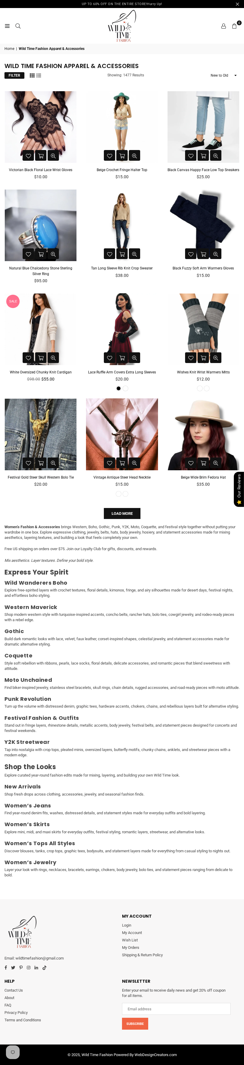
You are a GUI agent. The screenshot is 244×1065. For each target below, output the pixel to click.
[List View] (38, 75)
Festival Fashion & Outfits (41, 718)
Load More (122, 513)
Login (126, 925)
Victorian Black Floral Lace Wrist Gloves (40, 170)
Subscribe (135, 1024)
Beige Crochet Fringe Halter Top (122, 170)
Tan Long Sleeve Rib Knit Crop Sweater (122, 268)
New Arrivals (22, 786)
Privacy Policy (16, 1012)
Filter (14, 75)
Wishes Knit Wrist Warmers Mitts (203, 372)
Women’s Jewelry (30, 862)
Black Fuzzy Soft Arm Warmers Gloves (203, 268)
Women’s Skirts (27, 824)
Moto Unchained (28, 680)
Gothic (14, 631)
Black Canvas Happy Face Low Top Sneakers (203, 170)
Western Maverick (30, 607)
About (9, 997)
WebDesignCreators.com (155, 1055)
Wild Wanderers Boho (36, 582)
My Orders (130, 947)
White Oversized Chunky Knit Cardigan (41, 372)
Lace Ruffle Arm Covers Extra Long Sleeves (122, 372)
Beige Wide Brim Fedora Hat (203, 477)
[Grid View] (32, 75)
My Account (132, 932)
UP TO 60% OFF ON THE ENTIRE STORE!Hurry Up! (122, 4)
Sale (13, 301)
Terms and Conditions (22, 1020)
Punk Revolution (27, 699)
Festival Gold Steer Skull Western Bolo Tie (41, 477)
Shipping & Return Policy (142, 955)
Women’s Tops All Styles (39, 843)
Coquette (18, 655)
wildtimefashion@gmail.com (39, 958)
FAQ (7, 1005)
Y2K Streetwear (27, 742)
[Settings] (223, 25)
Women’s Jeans (27, 805)
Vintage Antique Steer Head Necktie (122, 477)
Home (9, 49)
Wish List (130, 940)
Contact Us (13, 990)
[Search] (17, 25)
